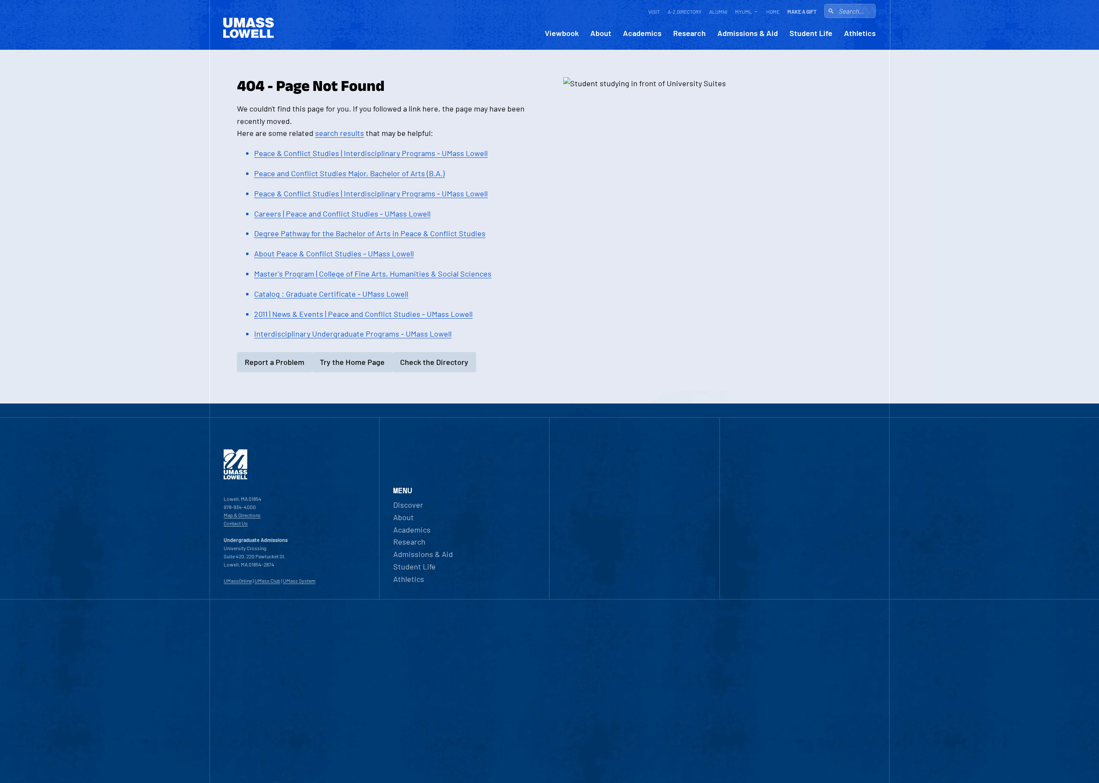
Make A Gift (802, 12)
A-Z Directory (684, 12)
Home (773, 12)
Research (689, 33)
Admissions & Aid (747, 33)
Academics (642, 33)
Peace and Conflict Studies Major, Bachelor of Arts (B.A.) (349, 173)
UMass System (299, 581)
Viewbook (562, 33)
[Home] (235, 477)
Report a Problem (274, 362)
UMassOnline (238, 581)
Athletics (860, 33)
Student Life (810, 33)
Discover (408, 504)
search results (339, 133)
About (600, 33)
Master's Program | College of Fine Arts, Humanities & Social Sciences (373, 273)
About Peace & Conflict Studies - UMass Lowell (334, 253)
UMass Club (267, 581)
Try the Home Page (352, 362)
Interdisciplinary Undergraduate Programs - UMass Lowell (353, 333)
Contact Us (236, 523)
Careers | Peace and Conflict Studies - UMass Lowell (342, 213)
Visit (654, 12)
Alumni (718, 12)
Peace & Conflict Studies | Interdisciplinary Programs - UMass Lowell (371, 153)
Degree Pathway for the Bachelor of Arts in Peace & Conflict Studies (370, 233)
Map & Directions (242, 515)
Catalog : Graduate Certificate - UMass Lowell (331, 293)
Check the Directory (434, 362)
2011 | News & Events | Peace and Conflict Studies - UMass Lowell (363, 314)
